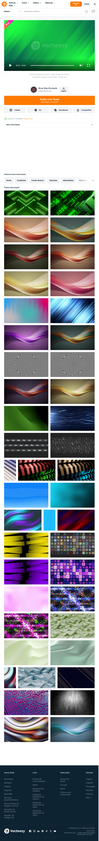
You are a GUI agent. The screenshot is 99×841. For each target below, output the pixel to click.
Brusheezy (8, 778)
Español (87, 781)
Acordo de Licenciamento (38, 779)
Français (87, 793)
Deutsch (87, 789)
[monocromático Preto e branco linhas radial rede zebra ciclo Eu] (26, 363)
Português (88, 785)
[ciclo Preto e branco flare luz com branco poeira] (72, 701)
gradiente (21, 179)
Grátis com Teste (49, 100)
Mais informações (13, 124)
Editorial (49, 3)
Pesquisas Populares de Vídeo (37, 811)
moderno (83, 179)
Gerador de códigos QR (9, 815)
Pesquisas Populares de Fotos (37, 803)
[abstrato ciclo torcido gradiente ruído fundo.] (23, 519)
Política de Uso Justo (83, 833)
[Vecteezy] (4, 4)
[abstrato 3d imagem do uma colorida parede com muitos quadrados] (26, 701)
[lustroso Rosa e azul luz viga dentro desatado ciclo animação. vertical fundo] (49, 519)
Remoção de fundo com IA (10, 809)
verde (8, 179)
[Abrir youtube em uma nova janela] (55, 830)
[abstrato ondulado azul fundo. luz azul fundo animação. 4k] (26, 494)
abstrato (53, 179)
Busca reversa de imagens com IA (11, 803)
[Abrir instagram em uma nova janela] (34, 830)
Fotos (24, 3)
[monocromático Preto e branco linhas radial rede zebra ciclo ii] (72, 363)
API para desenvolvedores (11, 797)
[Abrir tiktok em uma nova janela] (47, 830)
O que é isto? (28, 119)
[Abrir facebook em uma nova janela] (30, 830)
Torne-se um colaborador (64, 792)
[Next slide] (89, 179)
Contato (62, 784)
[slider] (52, 65)
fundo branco (37, 179)
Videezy (7, 785)
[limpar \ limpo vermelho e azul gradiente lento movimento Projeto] (76, 519)
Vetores (12, 3)
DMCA (34, 784)
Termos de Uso (68, 831)
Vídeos (36, 3)
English (87, 778)
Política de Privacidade (84, 831)
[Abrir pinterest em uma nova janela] (43, 830)
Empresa (8, 789)
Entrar (86, 4)
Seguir (63, 91)
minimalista (68, 179)
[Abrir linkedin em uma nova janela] (38, 830)
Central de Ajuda (63, 779)
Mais (11, 5)
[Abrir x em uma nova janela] (51, 830)
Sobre (61, 787)
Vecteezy (8, 781)
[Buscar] (86, 11)
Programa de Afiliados (37, 788)
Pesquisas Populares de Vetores (37, 795)
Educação (8, 793)
